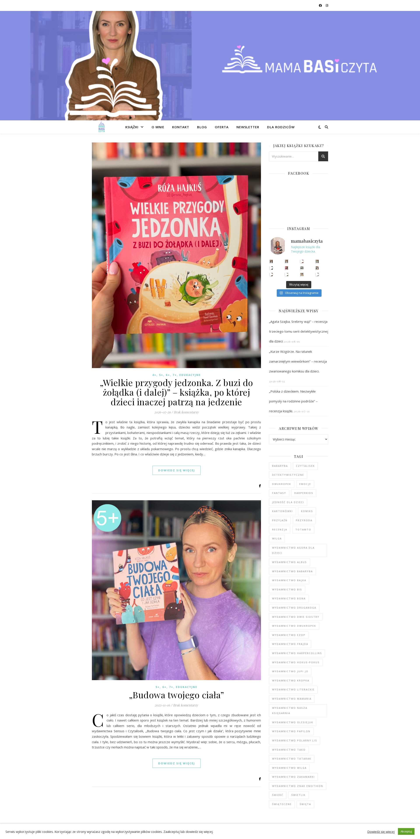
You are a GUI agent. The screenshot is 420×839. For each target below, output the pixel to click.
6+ (168, 375)
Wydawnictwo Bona (289, 598)
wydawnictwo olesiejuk (292, 722)
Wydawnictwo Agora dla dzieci (293, 550)
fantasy (279, 493)
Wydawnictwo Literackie (293, 689)
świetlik (298, 795)
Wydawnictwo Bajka (289, 580)
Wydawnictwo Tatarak (291, 758)
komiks (307, 511)
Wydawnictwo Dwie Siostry (295, 616)
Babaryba (280, 465)
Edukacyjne (190, 375)
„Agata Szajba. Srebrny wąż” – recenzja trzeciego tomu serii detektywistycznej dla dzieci (298, 331)
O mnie (158, 127)
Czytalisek (305, 465)
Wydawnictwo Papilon (291, 731)
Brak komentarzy (186, 412)
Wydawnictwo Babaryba (292, 571)
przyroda (304, 520)
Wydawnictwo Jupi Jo (290, 671)
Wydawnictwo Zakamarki (293, 776)
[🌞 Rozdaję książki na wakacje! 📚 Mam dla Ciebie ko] (302, 274)
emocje (305, 484)
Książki (131, 127)
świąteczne (282, 804)
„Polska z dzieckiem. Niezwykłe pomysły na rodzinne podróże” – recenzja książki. (293, 401)
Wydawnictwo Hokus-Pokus (296, 662)
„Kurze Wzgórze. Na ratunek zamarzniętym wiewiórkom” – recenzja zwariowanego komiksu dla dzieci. (298, 361)
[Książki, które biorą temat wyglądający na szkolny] (271, 274)
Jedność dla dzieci (288, 502)
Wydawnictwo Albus (289, 562)
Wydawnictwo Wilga (289, 767)
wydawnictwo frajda (290, 644)
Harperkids (303, 493)
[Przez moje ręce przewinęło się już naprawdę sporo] (286, 274)
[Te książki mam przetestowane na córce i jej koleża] (271, 268)
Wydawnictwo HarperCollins (297, 653)
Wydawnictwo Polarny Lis (294, 740)
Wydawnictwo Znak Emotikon (297, 786)
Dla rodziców (281, 127)
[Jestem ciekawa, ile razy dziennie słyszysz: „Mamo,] (317, 274)
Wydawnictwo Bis (287, 589)
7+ (175, 375)
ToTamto (303, 529)
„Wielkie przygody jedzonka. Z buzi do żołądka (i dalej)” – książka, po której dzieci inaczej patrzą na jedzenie (176, 392)
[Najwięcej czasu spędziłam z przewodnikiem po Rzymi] (302, 268)
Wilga (277, 538)
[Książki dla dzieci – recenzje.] (102, 127)
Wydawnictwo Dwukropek (294, 625)
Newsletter (247, 127)
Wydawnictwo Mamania (292, 698)
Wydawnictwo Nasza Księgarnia (289, 710)
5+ (161, 375)
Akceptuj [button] (406, 831)
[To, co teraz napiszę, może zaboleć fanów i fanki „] (286, 261)
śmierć (277, 795)
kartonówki (282, 511)
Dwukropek (281, 484)
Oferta (222, 127)
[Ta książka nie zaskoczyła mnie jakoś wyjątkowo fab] (286, 268)
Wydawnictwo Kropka (290, 680)
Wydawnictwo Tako (289, 749)
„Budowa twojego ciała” (176, 694)
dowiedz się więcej (176, 470)
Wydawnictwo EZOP (288, 635)
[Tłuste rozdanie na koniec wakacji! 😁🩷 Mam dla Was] (271, 261)
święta (305, 804)
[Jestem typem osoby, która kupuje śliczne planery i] (317, 268)
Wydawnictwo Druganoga (294, 607)
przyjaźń (280, 520)
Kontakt (180, 127)
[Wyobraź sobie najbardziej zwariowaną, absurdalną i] (317, 261)
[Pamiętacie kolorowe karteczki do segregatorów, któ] (302, 261)
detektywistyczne (288, 474)
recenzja (279, 529)
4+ (154, 375)
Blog (202, 127)
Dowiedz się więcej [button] (381, 832)
